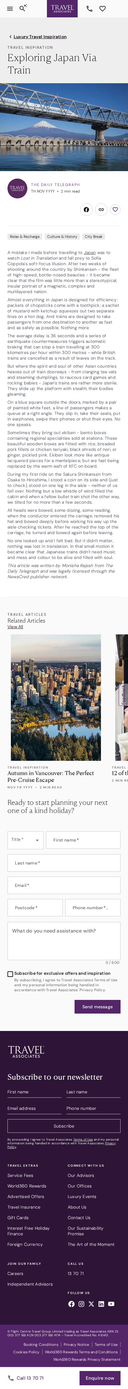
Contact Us (79, 1217)
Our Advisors (81, 1175)
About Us (77, 1207)
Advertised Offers (25, 1196)
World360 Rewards (26, 1186)
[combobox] (25, 840)
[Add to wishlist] (115, 209)
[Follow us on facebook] (71, 1305)
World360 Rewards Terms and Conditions (81, 1352)
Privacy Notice (76, 1344)
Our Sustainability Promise (86, 1231)
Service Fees (20, 1175)
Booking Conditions (41, 1344)
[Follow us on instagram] (81, 1305)
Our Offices (80, 1186)
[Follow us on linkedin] (101, 1305)
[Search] (22, 8)
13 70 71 (90, 8)
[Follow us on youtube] (111, 1305)
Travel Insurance (23, 1207)
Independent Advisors (30, 1284)
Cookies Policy (26, 1352)
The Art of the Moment (91, 1244)
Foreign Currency (25, 1244)
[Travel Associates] (62, 8)
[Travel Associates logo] (26, 1059)
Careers (15, 1273)
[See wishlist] (102, 8)
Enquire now (100, 1378)
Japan (90, 252)
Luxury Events (82, 1196)
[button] (98, 1007)
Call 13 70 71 (30, 1378)
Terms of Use (83, 1139)
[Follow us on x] (91, 1305)
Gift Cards (18, 1217)
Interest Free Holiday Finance (28, 1231)
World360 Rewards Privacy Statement (87, 1359)
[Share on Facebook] (86, 209)
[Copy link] (101, 209)
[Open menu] (10, 8)
